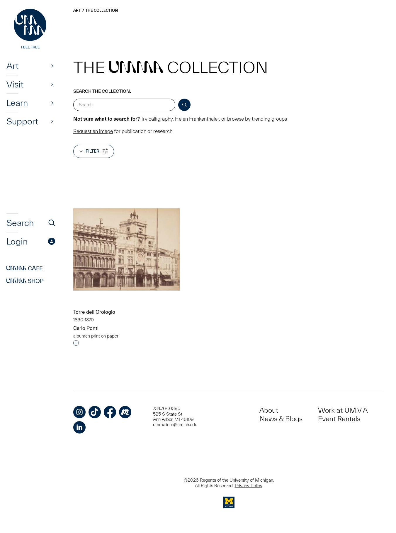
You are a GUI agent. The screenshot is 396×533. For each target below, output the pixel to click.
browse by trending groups (257, 119)
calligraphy (161, 119)
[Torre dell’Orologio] (126, 249)
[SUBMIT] (184, 105)
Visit (14, 84)
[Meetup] (125, 412)
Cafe (24, 268)
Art (12, 66)
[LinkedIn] (79, 427)
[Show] (52, 66)
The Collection (101, 10)
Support (22, 121)
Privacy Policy (248, 485)
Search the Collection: (102, 91)
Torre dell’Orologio (94, 312)
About (268, 410)
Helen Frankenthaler (197, 119)
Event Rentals (339, 419)
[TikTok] (95, 412)
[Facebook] (110, 412)
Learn (17, 103)
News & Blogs (280, 419)
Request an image (93, 131)
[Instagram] (79, 412)
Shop (25, 281)
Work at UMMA (343, 410)
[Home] (30, 29)
